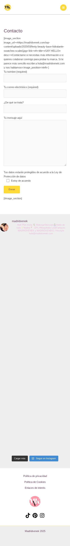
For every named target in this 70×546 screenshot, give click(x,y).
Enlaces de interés (35, 488)
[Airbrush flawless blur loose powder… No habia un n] (6, 344)
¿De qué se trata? (14, 102)
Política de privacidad (35, 476)
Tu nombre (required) (15, 71)
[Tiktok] (27, 515)
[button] (19, 7)
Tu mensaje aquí (13, 118)
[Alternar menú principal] (63, 7)
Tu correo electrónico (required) (21, 87)
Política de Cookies (35, 482)
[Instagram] (42, 515)
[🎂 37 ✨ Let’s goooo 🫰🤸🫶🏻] (49, 247)
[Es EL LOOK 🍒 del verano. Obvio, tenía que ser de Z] (35, 346)
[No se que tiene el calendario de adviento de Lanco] (20, 306)
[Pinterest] (35, 515)
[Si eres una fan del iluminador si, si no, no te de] (63, 342)
